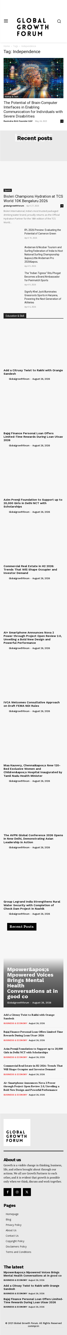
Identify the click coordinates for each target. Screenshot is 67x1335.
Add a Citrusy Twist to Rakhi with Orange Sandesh (33, 372)
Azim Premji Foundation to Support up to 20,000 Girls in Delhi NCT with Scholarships (33, 503)
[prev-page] (6, 1104)
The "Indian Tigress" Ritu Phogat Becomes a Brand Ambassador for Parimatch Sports (42, 277)
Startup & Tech (11, 96)
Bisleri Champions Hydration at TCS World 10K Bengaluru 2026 (33, 198)
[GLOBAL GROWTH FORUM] (33, 1132)
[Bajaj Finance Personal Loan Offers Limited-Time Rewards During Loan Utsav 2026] (33, 407)
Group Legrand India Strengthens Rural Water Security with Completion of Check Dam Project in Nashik (32, 905)
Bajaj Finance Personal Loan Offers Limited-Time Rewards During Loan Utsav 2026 (33, 437)
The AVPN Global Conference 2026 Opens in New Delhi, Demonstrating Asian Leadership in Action (33, 838)
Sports (8, 190)
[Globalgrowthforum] (33, 21)
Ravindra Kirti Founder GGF (18, 121)
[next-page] (11, 1104)
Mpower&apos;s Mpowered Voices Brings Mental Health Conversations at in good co (32, 982)
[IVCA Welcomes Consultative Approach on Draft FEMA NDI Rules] (33, 676)
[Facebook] (7, 1192)
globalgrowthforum (14, 205)
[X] (27, 1192)
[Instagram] (17, 1192)
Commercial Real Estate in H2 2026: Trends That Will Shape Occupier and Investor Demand (30, 569)
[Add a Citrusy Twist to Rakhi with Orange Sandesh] (33, 344)
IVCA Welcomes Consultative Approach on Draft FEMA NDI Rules (32, 704)
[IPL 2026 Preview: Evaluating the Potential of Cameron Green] (13, 234)
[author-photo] (6, 379)
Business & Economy (15, 1023)
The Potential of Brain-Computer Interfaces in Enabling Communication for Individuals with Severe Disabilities (33, 109)
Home (7, 46)
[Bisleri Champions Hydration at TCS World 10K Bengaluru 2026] (33, 170)
